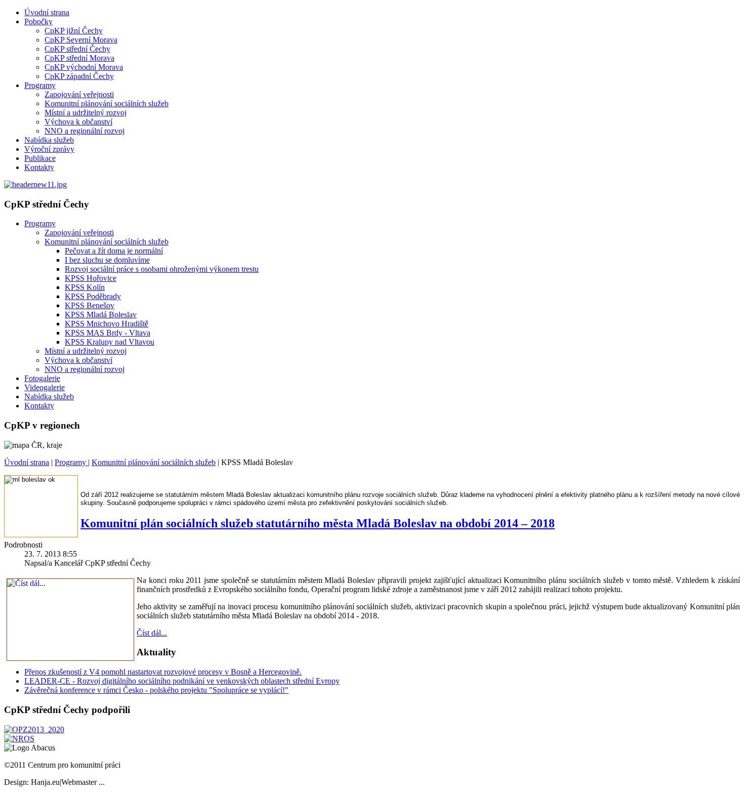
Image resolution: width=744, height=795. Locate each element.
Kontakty (39, 167)
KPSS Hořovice (90, 278)
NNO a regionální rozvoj (85, 131)
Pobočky (38, 21)
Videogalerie (44, 387)
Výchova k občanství (78, 121)
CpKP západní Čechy (79, 76)
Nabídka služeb (49, 140)
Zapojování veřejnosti (79, 94)
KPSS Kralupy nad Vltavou (109, 342)
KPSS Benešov (89, 305)
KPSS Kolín (85, 287)
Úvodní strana (46, 12)
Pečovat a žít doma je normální (114, 250)
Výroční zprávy (49, 149)
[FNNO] (19, 738)
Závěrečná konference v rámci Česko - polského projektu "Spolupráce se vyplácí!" (156, 690)
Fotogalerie (42, 378)
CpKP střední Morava (79, 58)
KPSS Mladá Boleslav (101, 314)
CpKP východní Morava (84, 67)
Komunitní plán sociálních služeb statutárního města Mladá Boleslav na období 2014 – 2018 (317, 523)
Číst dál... (152, 633)
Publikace (40, 158)
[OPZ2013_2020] (34, 729)
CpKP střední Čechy (77, 49)
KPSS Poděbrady (93, 296)
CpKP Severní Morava (81, 39)
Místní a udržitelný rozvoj (86, 112)
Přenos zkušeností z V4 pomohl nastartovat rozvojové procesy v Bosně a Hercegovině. (163, 671)
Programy (40, 85)
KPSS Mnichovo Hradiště (106, 323)
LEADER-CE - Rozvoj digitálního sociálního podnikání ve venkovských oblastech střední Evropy (182, 681)
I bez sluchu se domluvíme (107, 260)
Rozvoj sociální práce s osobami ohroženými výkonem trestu (162, 269)
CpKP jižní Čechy (74, 30)
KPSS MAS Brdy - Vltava (107, 332)
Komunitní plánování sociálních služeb (107, 103)
